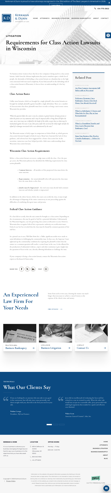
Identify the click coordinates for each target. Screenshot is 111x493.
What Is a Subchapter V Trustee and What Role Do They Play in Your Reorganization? (88, 113)
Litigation (13, 36)
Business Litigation (60, 18)
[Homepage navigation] (15, 18)
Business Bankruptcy (81, 18)
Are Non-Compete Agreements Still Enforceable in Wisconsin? (87, 89)
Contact (105, 18)
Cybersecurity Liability (83, 120)
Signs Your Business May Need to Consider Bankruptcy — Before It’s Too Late (87, 138)
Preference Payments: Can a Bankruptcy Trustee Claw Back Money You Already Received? (86, 100)
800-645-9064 (37, 457)
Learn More (56, 5)
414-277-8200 (36, 460)
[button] (108, 35)
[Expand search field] (88, 8)
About (96, 18)
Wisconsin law (14, 109)
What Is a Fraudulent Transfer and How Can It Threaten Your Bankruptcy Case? (87, 125)
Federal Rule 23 (51, 133)
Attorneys (45, 18)
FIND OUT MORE (53, 309)
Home (35, 18)
